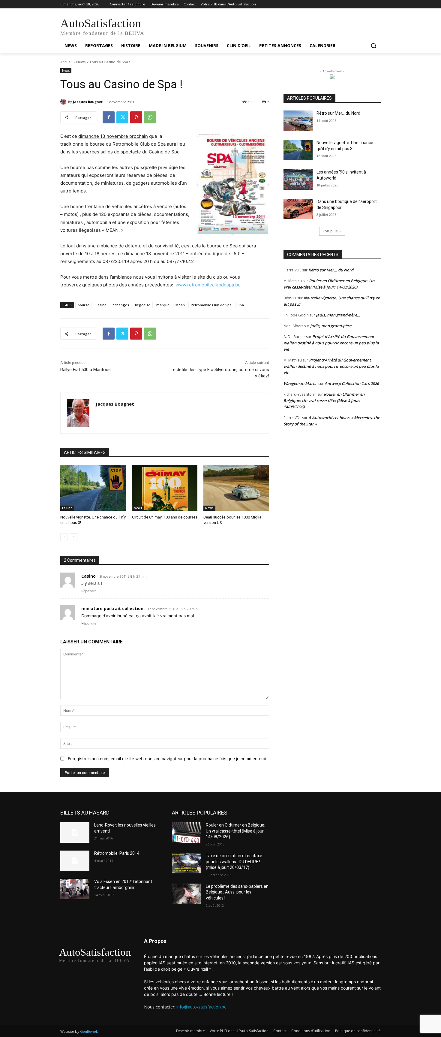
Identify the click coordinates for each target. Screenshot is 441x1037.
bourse (83, 305)
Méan (180, 305)
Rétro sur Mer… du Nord (338, 113)
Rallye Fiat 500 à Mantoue (85, 369)
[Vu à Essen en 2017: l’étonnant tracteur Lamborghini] (74, 889)
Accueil (66, 62)
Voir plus (330, 231)
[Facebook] (109, 117)
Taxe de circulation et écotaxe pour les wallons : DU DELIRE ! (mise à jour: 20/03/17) (234, 861)
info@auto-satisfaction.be (201, 1007)
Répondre (88, 591)
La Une (67, 508)
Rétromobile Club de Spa (211, 305)
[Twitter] (122, 117)
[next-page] (73, 537)
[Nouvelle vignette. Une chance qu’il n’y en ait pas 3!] (93, 488)
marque (163, 305)
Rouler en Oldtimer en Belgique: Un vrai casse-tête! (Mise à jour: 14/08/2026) (324, 401)
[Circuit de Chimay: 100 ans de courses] (165, 488)
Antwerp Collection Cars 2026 (352, 383)
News (81, 62)
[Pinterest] (136, 117)
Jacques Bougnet (88, 101)
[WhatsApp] (150, 117)
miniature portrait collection (112, 608)
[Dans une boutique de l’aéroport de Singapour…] (298, 209)
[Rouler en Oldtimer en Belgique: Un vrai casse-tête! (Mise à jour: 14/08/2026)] (186, 832)
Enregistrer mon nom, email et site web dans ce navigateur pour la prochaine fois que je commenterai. (167, 758)
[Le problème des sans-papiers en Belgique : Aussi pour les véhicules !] (186, 894)
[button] (373, 45)
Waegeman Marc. (300, 383)
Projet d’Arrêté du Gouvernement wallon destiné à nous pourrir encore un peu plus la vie (331, 343)
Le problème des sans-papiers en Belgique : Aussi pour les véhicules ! (237, 892)
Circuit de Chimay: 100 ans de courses (164, 517)
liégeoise (142, 305)
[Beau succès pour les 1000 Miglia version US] (236, 488)
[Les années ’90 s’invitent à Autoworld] (298, 179)
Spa (241, 305)
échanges (120, 305)
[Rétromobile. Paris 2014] (74, 861)
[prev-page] (64, 537)
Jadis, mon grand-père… (338, 315)
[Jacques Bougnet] (64, 102)
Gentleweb (89, 1031)
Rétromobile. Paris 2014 (117, 853)
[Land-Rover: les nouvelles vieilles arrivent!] (74, 832)
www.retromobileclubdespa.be (208, 285)
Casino (100, 305)
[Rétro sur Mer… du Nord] (298, 120)
